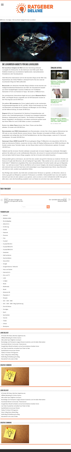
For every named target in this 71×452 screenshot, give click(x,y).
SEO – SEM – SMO (8, 300)
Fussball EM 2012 (7, 244)
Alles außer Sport (6, 340)
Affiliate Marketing (6, 337)
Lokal (4, 278)
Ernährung (6, 226)
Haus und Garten (7, 269)
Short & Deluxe (7, 306)
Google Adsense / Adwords (10, 266)
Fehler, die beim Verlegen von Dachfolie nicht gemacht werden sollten (13, 200)
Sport (4, 312)
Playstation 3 (6, 295)
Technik (5, 318)
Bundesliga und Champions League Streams (13, 342)
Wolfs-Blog (4, 357)
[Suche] (48, 206)
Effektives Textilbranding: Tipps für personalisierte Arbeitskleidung (58, 82)
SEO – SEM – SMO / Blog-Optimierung (13, 303)
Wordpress (6, 326)
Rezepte (5, 298)
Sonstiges (8, 20)
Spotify (3, 350)
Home (3, 20)
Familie (5, 229)
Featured (5, 232)
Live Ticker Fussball (6, 348)
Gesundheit (6, 261)
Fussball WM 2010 (8, 246)
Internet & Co (6, 272)
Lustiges (5, 281)
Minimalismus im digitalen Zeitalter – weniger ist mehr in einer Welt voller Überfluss (59, 120)
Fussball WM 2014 (8, 249)
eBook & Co (6, 224)
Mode (4, 283)
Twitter (5, 320)
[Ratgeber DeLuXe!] (36, 8)
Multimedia (6, 286)
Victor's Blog (4, 354)
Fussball (5, 241)
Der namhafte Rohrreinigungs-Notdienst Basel (58, 200)
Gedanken (6, 252)
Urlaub (5, 323)
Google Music (5, 346)
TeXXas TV (4, 352)
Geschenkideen (7, 258)
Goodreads (4, 344)
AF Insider (4, 335)
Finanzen (5, 235)
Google (5, 263)
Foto (4, 238)
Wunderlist (4, 359)
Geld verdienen (7, 255)
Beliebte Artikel (7, 218)
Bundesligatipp (7, 221)
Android (5, 215)
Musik (4, 289)
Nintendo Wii (6, 292)
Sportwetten (6, 315)
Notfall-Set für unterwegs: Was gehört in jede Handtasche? (58, 101)
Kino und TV (6, 275)
